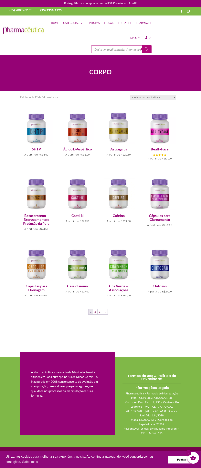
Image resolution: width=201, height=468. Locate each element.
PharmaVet (144, 23)
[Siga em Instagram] (188, 11)
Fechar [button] (181, 459)
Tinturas (93, 23)
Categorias (71, 23)
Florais (109, 23)
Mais (133, 37)
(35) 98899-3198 (20, 10)
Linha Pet (125, 23)
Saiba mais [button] (30, 461)
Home (55, 23)
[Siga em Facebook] (181, 11)
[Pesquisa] (147, 49)
